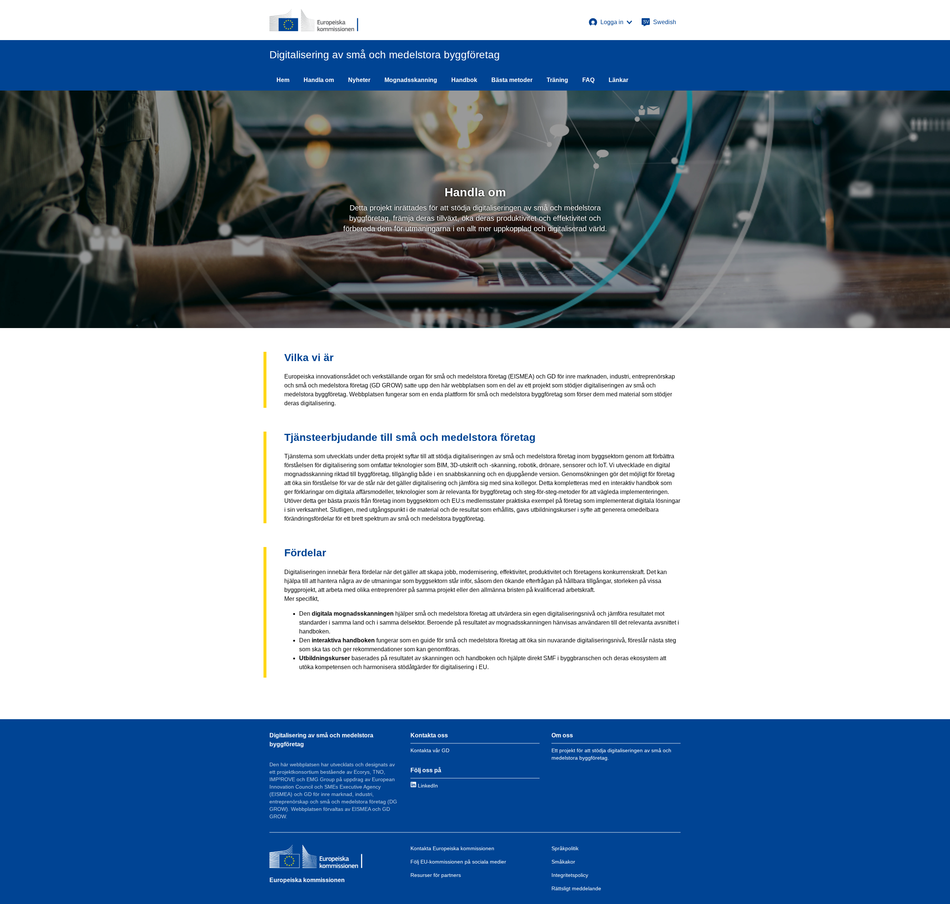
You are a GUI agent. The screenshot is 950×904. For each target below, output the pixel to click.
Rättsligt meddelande (576, 888)
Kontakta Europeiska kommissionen (452, 848)
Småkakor (563, 862)
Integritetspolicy (569, 875)
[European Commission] (313, 20)
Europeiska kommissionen (307, 880)
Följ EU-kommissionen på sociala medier (458, 862)
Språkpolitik (565, 848)
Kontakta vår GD (429, 750)
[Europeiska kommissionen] (315, 857)
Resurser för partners (435, 875)
